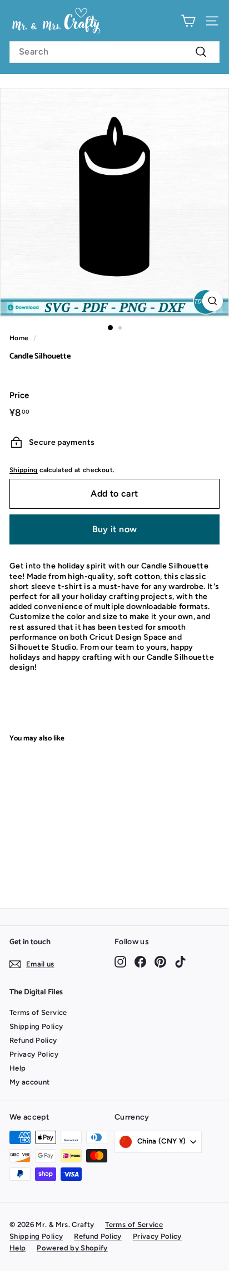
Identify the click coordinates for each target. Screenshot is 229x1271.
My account (29, 1082)
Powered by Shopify (72, 1248)
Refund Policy (33, 1040)
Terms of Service (38, 1012)
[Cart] (188, 21)
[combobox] (114, 52)
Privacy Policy (33, 1054)
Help (17, 1068)
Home (18, 338)
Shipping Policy (36, 1026)
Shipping (23, 470)
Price (19, 395)
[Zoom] (212, 301)
